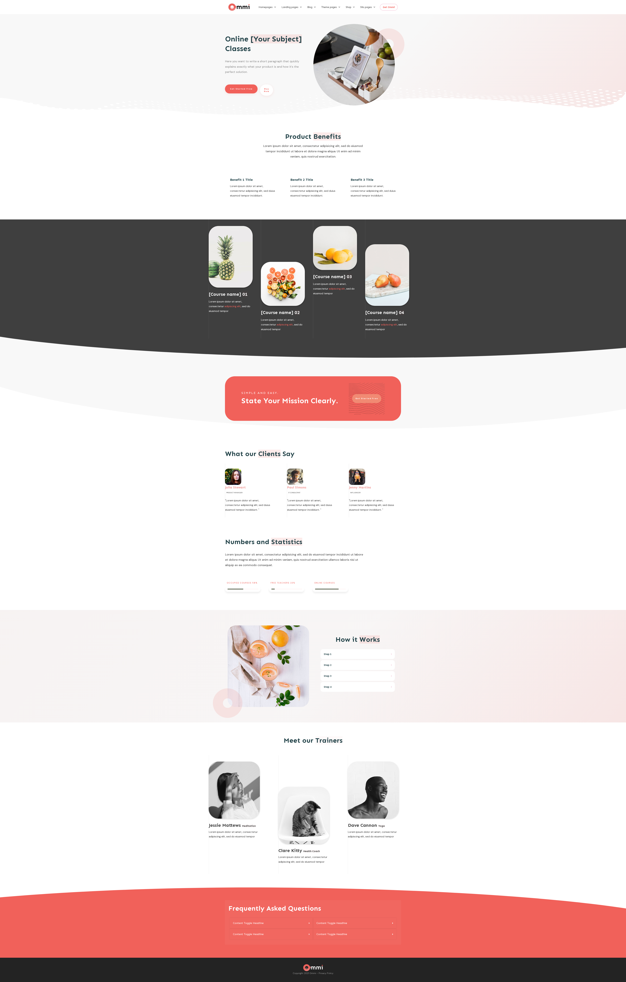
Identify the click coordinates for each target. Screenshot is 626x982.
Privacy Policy (326, 973)
